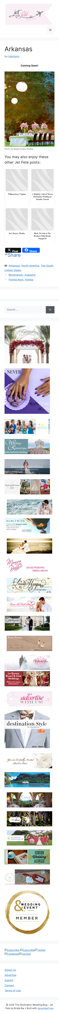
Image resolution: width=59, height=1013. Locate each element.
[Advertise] (29, 698)
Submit (9, 980)
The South (47, 265)
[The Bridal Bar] (27, 663)
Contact (9, 985)
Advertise (10, 975)
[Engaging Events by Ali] (29, 837)
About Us (10, 969)
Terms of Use (13, 990)
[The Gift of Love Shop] (29, 818)
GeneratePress (45, 1008)
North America (30, 265)
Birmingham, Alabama (22, 274)
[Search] (50, 309)
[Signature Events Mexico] (29, 507)
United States (13, 270)
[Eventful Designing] (29, 799)
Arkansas (14, 265)
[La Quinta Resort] (27, 685)
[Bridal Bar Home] (29, 760)
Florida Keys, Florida (21, 279)
